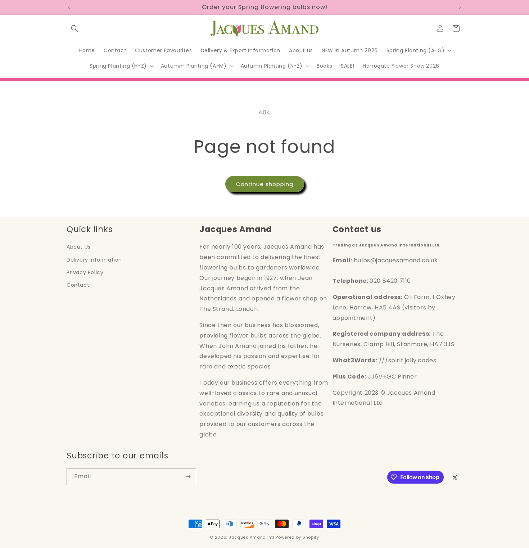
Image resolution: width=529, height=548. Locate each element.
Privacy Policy (85, 272)
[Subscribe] (188, 476)
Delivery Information (94, 259)
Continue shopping (264, 184)
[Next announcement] (460, 7)
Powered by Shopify (297, 537)
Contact (78, 285)
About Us (79, 246)
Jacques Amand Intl (252, 537)
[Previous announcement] (69, 7)
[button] (74, 28)
